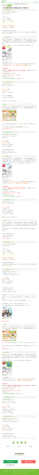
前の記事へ (8, 446)
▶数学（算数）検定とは (5, 321)
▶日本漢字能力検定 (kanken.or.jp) (7, 128)
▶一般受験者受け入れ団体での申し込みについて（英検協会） (11, 390)
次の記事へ (31, 446)
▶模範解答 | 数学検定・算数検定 (7, 236)
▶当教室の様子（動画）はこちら (7, 76)
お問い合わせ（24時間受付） (10, 78)
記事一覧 (19, 446)
